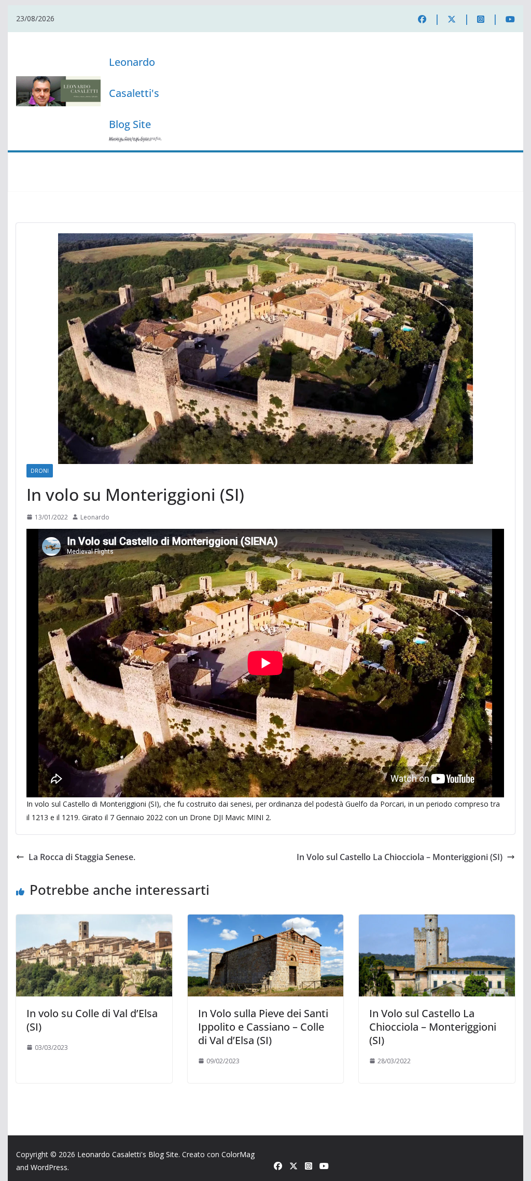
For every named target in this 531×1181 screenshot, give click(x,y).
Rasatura (367, 162)
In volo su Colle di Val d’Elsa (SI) (92, 1020)
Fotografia (68, 162)
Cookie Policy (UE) (418, 162)
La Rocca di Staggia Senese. (82, 857)
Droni (204, 162)
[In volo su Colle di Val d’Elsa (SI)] (94, 921)
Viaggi (330, 162)
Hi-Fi (104, 162)
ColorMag (238, 1154)
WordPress (49, 1167)
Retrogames (242, 162)
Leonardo (94, 517)
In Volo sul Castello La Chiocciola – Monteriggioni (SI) (399, 857)
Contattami (106, 182)
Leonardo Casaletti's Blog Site (134, 93)
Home (31, 162)
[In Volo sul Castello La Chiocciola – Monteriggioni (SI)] (436, 921)
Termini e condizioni (49, 182)
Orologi (135, 162)
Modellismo (290, 162)
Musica (170, 162)
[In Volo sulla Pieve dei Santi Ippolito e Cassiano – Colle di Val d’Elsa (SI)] (265, 921)
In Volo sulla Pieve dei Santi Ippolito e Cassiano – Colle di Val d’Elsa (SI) (263, 1026)
